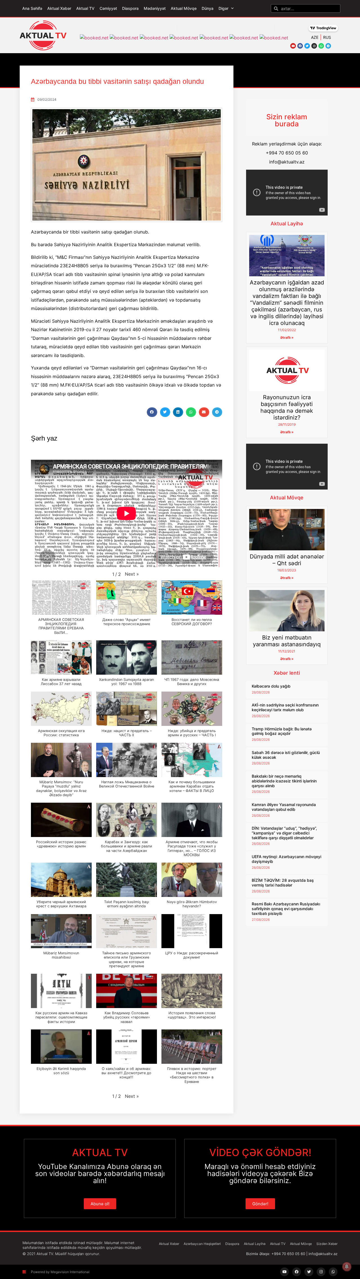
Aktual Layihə (287, 223)
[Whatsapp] (321, 46)
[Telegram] (328, 46)
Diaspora (130, 8)
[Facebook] (300, 46)
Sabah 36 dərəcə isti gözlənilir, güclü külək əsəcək (286, 755)
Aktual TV (85, 8)
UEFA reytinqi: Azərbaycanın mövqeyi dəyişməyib (286, 859)
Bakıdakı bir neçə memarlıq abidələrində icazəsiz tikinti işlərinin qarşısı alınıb (284, 781)
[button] (152, 412)
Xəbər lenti (287, 673)
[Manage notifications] (346, 1266)
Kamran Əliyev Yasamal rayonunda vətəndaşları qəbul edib (284, 807)
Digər (223, 8)
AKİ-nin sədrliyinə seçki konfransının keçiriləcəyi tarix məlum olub (285, 707)
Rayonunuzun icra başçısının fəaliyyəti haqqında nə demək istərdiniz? (286, 407)
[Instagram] (314, 46)
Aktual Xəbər (59, 8)
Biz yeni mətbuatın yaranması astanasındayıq (287, 641)
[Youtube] (293, 46)
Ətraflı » (287, 337)
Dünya (207, 8)
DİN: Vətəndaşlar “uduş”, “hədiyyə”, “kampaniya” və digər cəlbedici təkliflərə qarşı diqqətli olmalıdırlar (284, 833)
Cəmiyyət (108, 8)
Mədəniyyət (155, 8)
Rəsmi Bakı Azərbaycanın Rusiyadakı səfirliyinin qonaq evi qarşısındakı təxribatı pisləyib (286, 908)
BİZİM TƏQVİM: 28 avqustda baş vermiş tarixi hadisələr (283, 882)
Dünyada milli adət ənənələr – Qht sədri (287, 560)
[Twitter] (307, 46)
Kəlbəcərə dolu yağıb (271, 686)
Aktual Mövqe (184, 8)
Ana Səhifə (32, 8)
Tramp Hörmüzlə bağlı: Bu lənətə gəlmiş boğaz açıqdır (282, 731)
